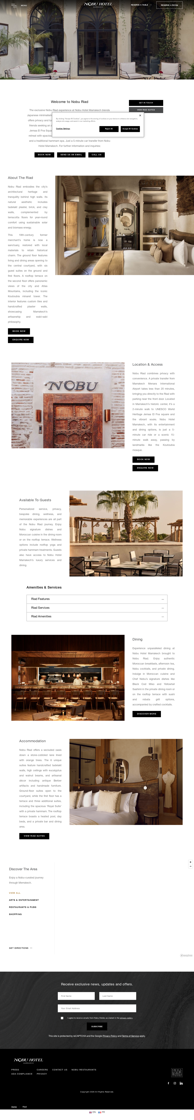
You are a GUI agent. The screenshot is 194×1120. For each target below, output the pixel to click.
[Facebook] (168, 1083)
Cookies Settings (63, 129)
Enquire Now (20, 340)
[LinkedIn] (181, 1083)
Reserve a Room (169, 5)
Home (14, 1107)
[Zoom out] (190, 866)
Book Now (44, 155)
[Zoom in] (190, 862)
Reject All (109, 129)
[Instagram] (174, 1083)
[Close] (140, 115)
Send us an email (71, 155)
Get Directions (19, 948)
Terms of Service (130, 1036)
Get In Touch (146, 103)
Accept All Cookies (130, 129)
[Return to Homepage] (97, 5)
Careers (42, 1070)
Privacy (42, 1074)
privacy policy (126, 1018)
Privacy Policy (110, 1036)
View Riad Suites (146, 110)
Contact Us (59, 1070)
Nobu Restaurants (84, 1070)
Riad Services (40, 608)
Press (15, 1070)
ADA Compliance (22, 1074)
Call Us (96, 155)
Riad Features (40, 599)
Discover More (146, 714)
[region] (97, 908)
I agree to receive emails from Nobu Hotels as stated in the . (100, 1018)
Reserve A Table (139, 5)
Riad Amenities (41, 616)
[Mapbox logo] (186, 955)
